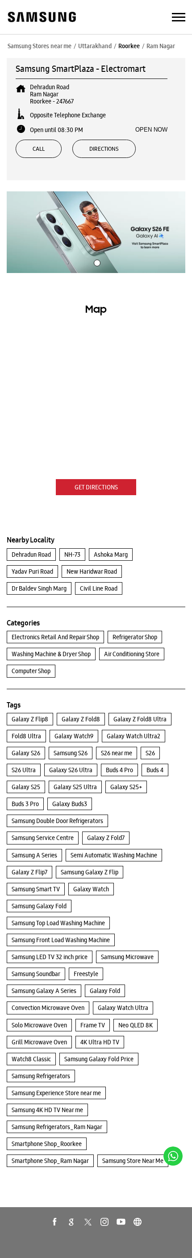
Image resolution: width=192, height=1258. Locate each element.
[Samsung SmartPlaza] (41, 18)
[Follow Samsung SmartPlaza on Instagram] (104, 1222)
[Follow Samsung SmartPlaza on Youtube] (121, 1222)
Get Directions (96, 487)
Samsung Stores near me (39, 46)
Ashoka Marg (111, 554)
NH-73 (72, 554)
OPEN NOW (151, 129)
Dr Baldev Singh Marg (39, 588)
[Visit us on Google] (71, 1222)
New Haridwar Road (92, 571)
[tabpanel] (96, 232)
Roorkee (129, 46)
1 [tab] (96, 262)
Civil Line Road (98, 588)
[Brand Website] (137, 1222)
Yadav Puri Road (32, 571)
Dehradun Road (31, 554)
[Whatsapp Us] (173, 1156)
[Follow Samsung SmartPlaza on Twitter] (88, 1222)
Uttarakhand (95, 46)
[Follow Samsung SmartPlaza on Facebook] (55, 1222)
